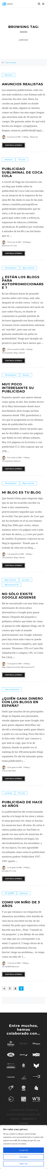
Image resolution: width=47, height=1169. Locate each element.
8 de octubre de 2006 (14, 457)
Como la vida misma (12, 689)
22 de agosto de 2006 (14, 767)
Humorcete (9, 75)
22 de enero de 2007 (14, 242)
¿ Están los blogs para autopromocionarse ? (23, 282)
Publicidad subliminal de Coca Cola (22, 172)
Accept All (23, 1150)
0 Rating (25, 137)
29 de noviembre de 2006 (16, 349)
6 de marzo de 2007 (14, 137)
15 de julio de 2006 (14, 963)
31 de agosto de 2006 (14, 663)
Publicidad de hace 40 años (22, 804)
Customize (23, 1157)
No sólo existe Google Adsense (19, 596)
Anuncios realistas (22, 84)
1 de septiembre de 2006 (15, 554)
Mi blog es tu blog (21, 492)
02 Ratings (26, 242)
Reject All (23, 1163)
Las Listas (25, 580)
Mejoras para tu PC (12, 584)
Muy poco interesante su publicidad (18, 387)
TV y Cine (21, 159)
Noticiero (26, 375)
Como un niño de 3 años (21, 904)
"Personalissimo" (11, 268)
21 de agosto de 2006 (14, 867)
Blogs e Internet (28, 268)
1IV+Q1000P (9, 893)
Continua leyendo (13, 145)
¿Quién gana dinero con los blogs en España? (22, 702)
